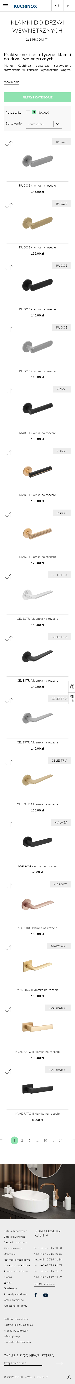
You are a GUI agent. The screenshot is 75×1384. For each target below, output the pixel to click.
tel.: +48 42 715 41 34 (48, 1259)
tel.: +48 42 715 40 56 (48, 1253)
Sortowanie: (14, 123)
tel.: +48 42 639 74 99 (48, 1276)
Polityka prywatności (16, 1319)
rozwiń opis (11, 82)
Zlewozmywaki (13, 1248)
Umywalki (10, 1254)
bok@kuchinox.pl (44, 1284)
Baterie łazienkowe (15, 1231)
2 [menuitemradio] (22, 1140)
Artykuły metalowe (15, 1294)
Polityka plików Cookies (18, 1325)
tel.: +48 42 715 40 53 (48, 1248)
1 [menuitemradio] (14, 1140)
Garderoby (10, 1288)
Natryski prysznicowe (17, 1259)
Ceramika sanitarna (15, 1242)
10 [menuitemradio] (45, 1140)
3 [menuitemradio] (30, 1140)
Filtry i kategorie (37, 97)
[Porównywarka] (9, 143)
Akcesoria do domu (16, 1305)
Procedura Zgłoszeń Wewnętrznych (16, 1333)
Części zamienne (14, 1300)
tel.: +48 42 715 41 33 (48, 1265)
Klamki (8, 1277)
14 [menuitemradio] (60, 1140)
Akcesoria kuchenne (16, 1271)
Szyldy (8, 1282)
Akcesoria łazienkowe (17, 1265)
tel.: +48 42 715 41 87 (48, 1271)
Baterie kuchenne (14, 1236)
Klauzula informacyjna (17, 1342)
